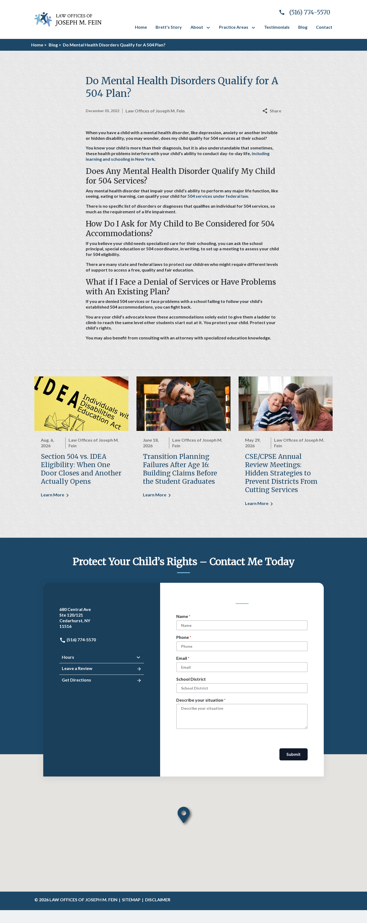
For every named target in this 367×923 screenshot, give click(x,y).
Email (181, 658)
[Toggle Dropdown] (209, 27)
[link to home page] (68, 18)
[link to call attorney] (302, 12)
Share (275, 110)
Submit (293, 754)
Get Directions (76, 679)
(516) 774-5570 (81, 639)
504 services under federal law (218, 196)
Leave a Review (77, 668)
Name (182, 616)
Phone (182, 637)
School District (191, 679)
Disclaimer (157, 899)
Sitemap (131, 899)
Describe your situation (199, 699)
